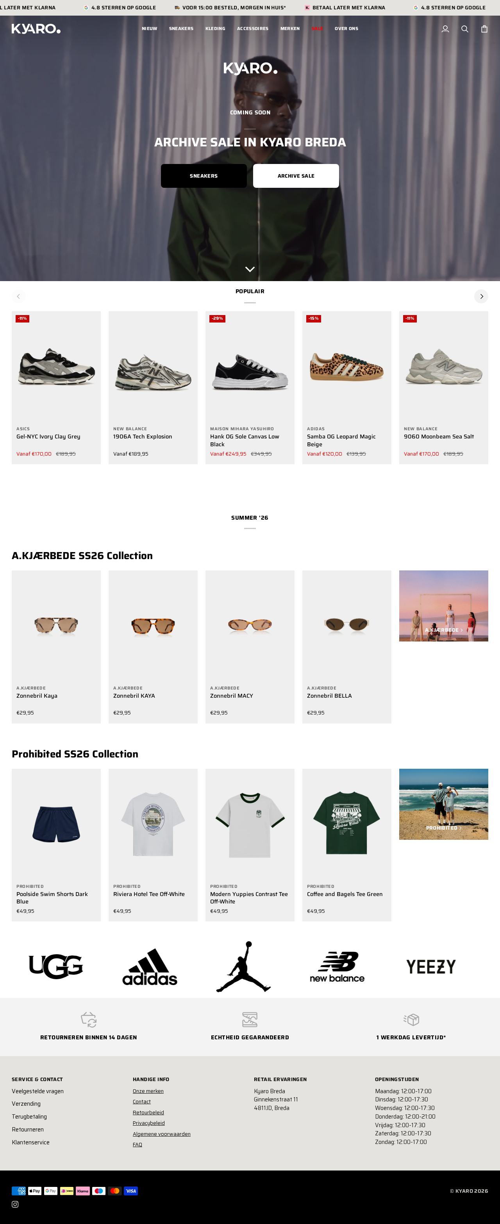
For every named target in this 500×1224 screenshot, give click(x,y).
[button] (181, 29)
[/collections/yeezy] (348, 966)
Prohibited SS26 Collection (75, 754)
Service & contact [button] (37, 1079)
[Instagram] (15, 1204)
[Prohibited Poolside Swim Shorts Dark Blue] (56, 824)
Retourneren (28, 1129)
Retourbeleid (148, 1112)
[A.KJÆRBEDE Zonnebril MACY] (250, 626)
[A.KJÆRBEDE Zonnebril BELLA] (346, 626)
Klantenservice (31, 1142)
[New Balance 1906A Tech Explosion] (153, 366)
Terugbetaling (29, 1116)
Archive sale (296, 176)
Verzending (26, 1103)
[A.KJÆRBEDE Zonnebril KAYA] (153, 626)
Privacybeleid (149, 1123)
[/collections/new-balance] (254, 967)
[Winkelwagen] (484, 29)
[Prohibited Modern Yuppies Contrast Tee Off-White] (250, 824)
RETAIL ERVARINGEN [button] (280, 1079)
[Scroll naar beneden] (250, 269)
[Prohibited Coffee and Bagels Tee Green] (346, 824)
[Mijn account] (445, 29)
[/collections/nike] (441, 966)
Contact (142, 1102)
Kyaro (464, 1191)
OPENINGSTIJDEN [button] (397, 1079)
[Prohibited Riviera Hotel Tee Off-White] (153, 824)
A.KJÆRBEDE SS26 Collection (82, 556)
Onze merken (148, 1091)
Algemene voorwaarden (162, 1134)
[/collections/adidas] (66, 966)
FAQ (137, 1144)
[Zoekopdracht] (465, 29)
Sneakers (204, 176)
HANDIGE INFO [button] (151, 1079)
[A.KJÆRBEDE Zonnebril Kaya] (56, 626)
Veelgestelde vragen (38, 1091)
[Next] (481, 296)
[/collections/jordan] (160, 966)
